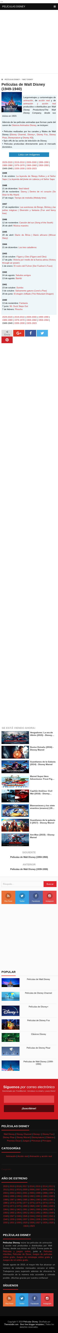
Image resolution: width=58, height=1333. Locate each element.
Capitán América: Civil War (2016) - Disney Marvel (41, 792)
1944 (31, 1216)
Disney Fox (42, 134)
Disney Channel (18, 134)
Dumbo (20, 287)
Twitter (22, 901)
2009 (25, 1189)
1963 (12, 1209)
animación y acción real (39, 103)
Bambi (19, 278)
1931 (12, 1222)
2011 (12, 1189)
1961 (25, 1209)
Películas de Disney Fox (38, 1020)
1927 (38, 1222)
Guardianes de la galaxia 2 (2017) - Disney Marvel (42, 821)
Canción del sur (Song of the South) (36, 222)
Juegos (26, 1141)
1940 (5, 1219)
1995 (12, 1196)
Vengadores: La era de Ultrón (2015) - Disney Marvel (41, 733)
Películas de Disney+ (38, 1006)
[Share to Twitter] (42, 333)
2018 (18, 1186)
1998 (44, 1193)
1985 (25, 1199)
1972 (5, 1206)
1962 (18, 1209)
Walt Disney (27, 79)
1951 (38, 1212)
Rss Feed (8, 901)
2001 (25, 1193)
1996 (5, 1196)
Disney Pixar (9, 1137)
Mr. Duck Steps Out (19, 306)
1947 (12, 1216)
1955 (12, 1212)
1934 (44, 1219)
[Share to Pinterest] (7, 340)
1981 (51, 1199)
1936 (31, 1219)
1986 (18, 1199)
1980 (5, 1203)
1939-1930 (19, 168)
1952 (31, 1212)
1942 (44, 1216)
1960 (31, 1209)
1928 (31, 1222)
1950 (44, 1212)
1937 (25, 1219)
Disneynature (14, 137)
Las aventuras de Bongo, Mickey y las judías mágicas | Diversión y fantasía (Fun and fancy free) (29, 210)
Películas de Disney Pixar (38, 1048)
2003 (12, 1193)
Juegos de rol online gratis (15, 1260)
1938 (18, 1219)
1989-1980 (7, 165)
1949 (51, 1212)
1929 (25, 1222)
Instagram (50, 901)
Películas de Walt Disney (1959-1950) (29, 857)
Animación (11, 1156)
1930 (18, 1222)
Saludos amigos (23, 275)
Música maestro (20, 225)
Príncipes (46, 1141)
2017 (25, 1186)
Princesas (36, 1141)
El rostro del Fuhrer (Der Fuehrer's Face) (33, 266)
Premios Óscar (14, 1141)
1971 (12, 1206)
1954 (18, 1212)
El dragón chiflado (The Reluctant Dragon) (34, 294)
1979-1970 (19, 165)
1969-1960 (31, 165)
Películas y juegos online (16, 1251)
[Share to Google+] (18, 333)
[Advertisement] (29, 42)
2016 (31, 1186)
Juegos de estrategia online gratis (33, 1257)
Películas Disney (13, 6)
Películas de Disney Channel (38, 993)
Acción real (23, 1156)
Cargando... (7, 1169)
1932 (5, 1222)
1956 (5, 1212)
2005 (51, 1189)
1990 (44, 1196)
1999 (38, 1193)
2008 (31, 1189)
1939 (12, 1219)
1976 (31, 1203)
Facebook (36, 901)
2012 (5, 1189)
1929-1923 (31, 168)
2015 (38, 1186)
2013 (51, 1186)
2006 (44, 1189)
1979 (12, 1203)
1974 (44, 1203)
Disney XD (28, 137)
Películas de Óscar (22, 1254)
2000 (31, 1193)
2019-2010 (19, 162)
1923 (32, 1226)
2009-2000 (31, 162)
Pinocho (19, 309)
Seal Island (24, 188)
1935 (38, 1219)
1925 (51, 1222)
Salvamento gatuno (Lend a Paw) (31, 290)
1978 (18, 1203)
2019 (12, 1186)
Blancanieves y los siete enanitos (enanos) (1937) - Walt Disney (42, 806)
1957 (51, 1209)
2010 (18, 1189)
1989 (51, 1196)
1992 (31, 1196)
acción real (44, 100)
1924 (25, 1226)
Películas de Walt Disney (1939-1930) (29, 869)
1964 (5, 1209)
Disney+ (31, 134)
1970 (18, 1206)
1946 (18, 1216)
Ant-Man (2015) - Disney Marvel (42, 836)
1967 (38, 1206)
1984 (31, 1199)
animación (28, 100)
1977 (25, 1203)
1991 (38, 1196)
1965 (51, 1206)
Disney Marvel (23, 1137)
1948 (5, 1216)
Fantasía (23, 303)
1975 (38, 1203)
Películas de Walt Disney (38, 979)
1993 (25, 1196)
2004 (5, 1193)
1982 (44, 1199)
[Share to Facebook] (30, 333)
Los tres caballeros (27, 247)
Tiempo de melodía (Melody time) (30, 198)
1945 (25, 1216)
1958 (44, 1209)
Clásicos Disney (38, 1034)
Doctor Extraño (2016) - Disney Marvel (42, 748)
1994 (18, 1196)
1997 (51, 1193)
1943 (38, 1216)
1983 (38, 1199)
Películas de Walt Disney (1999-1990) (38, 1062)
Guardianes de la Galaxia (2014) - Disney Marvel (42, 763)
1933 (51, 1219)
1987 (12, 1199)
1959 (38, 1209)
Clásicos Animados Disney (24, 125)
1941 (51, 1216)
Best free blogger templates (32, 1324)
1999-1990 (43, 162)
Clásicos (50, 1137)
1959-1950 (43, 165)
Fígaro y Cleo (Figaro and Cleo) (32, 256)
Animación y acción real (41, 1156)
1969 (25, 1206)
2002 (18, 1193)
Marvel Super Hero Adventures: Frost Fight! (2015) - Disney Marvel (42, 777)
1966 (44, 1206)
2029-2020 (7, 162)
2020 (5, 1186)
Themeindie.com (11, 1324)
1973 (51, 1203)
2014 (44, 1186)
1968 (31, 1206)
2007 (38, 1189)
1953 (25, 1212)
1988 (5, 1199)
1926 (44, 1222)
